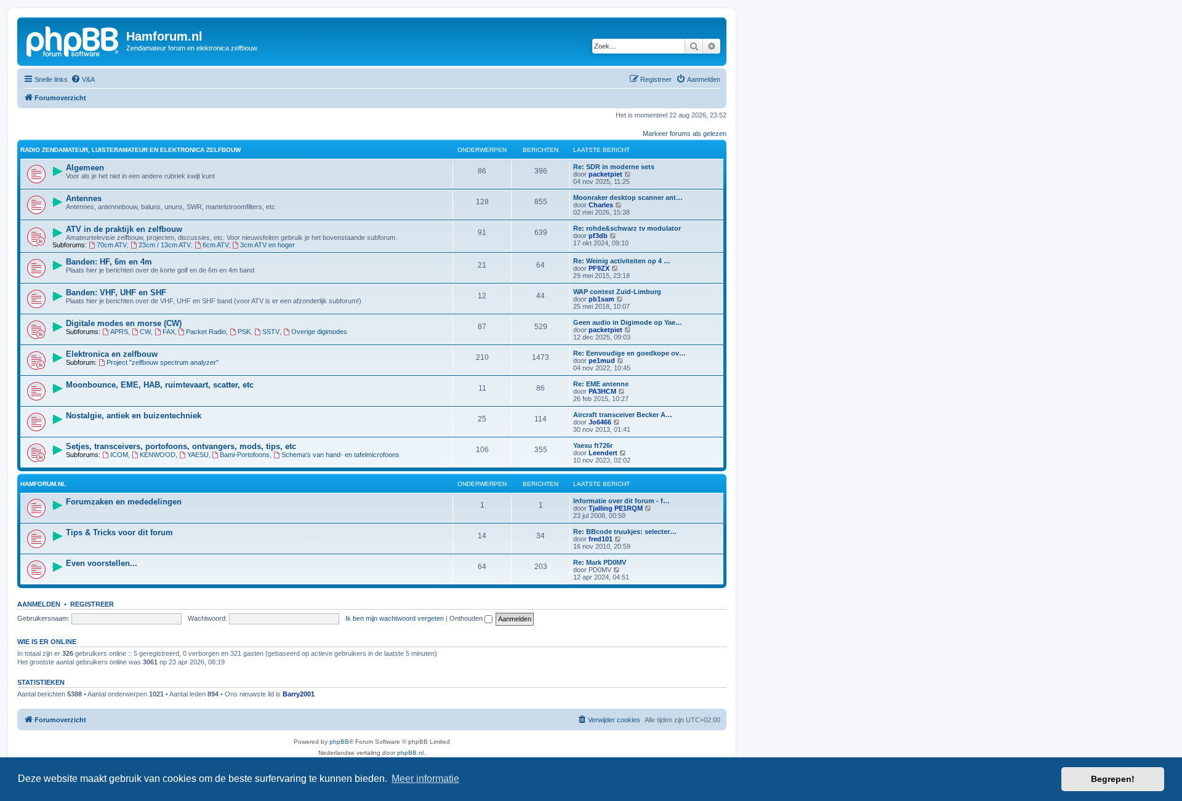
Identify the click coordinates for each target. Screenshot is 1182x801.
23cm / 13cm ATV (165, 245)
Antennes (84, 198)
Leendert (603, 452)
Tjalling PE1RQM (616, 508)
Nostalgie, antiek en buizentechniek (133, 415)
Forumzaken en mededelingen (124, 501)
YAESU (198, 454)
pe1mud (602, 360)
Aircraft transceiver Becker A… (622, 414)
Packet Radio (206, 331)
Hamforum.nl (43, 483)
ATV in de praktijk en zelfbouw (124, 229)
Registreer (92, 604)
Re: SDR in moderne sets (613, 166)
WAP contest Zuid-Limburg (617, 291)
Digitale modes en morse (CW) (124, 323)
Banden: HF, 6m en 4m (109, 261)
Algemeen (85, 167)
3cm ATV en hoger (267, 245)
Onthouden (466, 618)
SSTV (270, 331)
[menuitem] (83, 79)
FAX (169, 331)
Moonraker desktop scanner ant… (628, 197)
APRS (119, 331)
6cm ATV (216, 245)
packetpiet (605, 174)
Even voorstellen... (101, 563)
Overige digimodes (319, 331)
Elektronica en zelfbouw (112, 354)
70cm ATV (112, 245)
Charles (601, 205)
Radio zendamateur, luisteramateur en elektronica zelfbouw (130, 149)
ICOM (119, 454)
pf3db (598, 235)
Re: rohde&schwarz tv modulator (627, 228)
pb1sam (601, 299)
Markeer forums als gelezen (684, 133)
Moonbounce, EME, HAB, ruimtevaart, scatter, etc (160, 384)
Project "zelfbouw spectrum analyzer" (163, 362)
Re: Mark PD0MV (599, 562)
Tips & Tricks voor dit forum (119, 532)
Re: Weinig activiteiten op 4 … (621, 261)
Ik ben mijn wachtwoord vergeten (394, 618)
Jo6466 (600, 422)
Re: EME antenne (601, 384)
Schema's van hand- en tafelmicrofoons (340, 454)
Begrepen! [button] (1113, 779)
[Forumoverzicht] (73, 40)
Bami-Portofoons (245, 454)
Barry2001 (299, 694)
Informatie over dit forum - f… (621, 500)
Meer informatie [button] (425, 778)
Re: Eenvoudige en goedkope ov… (629, 353)
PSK (244, 331)
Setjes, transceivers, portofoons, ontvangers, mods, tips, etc (181, 446)
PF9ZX (599, 268)
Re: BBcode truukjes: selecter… (625, 531)
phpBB (339, 741)
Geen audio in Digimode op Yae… (627, 322)
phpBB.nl (410, 752)
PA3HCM (602, 391)
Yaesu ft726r (593, 445)
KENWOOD (157, 454)
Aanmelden (38, 604)
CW (145, 331)
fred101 (601, 539)
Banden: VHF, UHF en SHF (116, 292)
